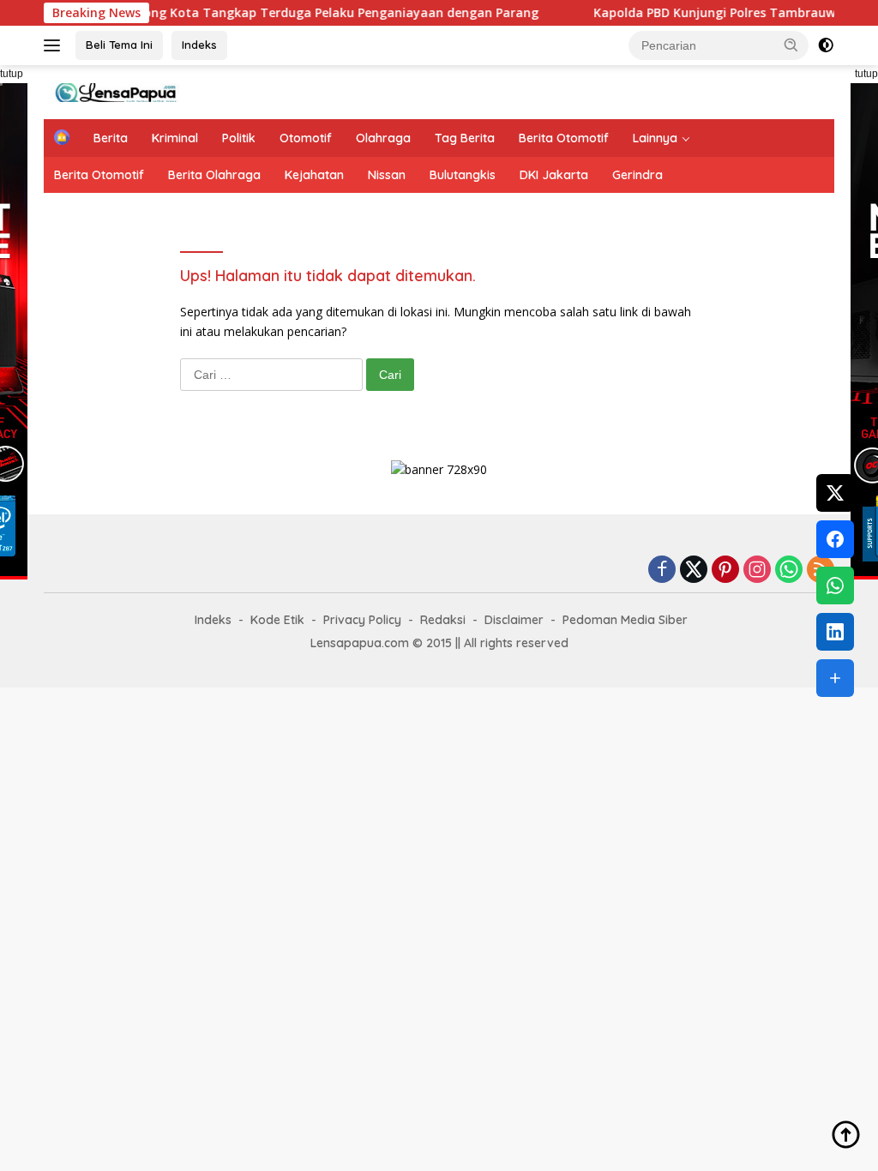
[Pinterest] (725, 570)
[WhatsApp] (789, 570)
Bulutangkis (463, 175)
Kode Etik (277, 620)
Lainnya (655, 138)
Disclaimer (514, 620)
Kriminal (175, 138)
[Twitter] (693, 570)
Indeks (199, 44)
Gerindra (637, 175)
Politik (239, 138)
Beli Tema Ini (119, 44)
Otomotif (306, 138)
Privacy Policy (362, 620)
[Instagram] (757, 570)
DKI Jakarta (554, 175)
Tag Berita (465, 138)
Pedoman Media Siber (625, 620)
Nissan (387, 175)
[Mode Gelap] (825, 45)
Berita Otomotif (564, 138)
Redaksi (443, 620)
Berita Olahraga (214, 175)
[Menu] (55, 45)
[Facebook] (662, 570)
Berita (110, 138)
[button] (791, 44)
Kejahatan (314, 175)
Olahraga (383, 138)
